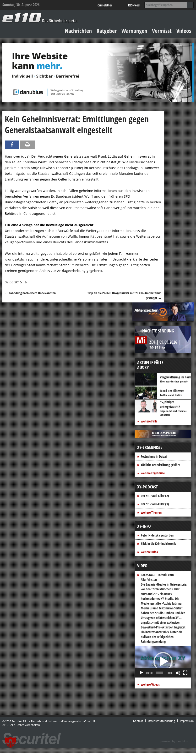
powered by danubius (174, 741)
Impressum (187, 721)
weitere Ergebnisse (153, 473)
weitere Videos (150, 684)
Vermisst (162, 31)
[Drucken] (27, 145)
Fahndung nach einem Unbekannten (30, 293)
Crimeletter (105, 5)
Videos (183, 31)
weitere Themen (151, 512)
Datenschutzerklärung (161, 721)
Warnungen (134, 31)
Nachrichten (78, 31)
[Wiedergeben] (141, 672)
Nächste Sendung (158, 331)
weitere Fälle (149, 421)
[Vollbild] (185, 672)
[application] (163, 662)
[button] (163, 661)
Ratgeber (107, 31)
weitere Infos (149, 552)
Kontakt (138, 721)
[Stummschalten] (178, 672)
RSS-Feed (134, 5)
